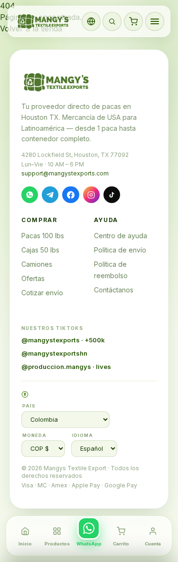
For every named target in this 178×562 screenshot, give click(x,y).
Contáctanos (113, 290)
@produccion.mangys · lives (66, 366)
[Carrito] (133, 21)
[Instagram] (91, 194)
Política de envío (120, 250)
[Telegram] (50, 194)
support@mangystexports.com (65, 173)
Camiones (36, 264)
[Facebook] (70, 194)
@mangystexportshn (54, 353)
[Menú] (154, 21)
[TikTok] (111, 194)
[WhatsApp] (29, 194)
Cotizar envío (42, 293)
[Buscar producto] (112, 21)
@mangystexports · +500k (63, 340)
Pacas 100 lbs (42, 236)
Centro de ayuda (120, 236)
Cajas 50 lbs (40, 250)
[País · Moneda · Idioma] (91, 21)
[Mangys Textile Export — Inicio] (44, 21)
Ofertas (33, 278)
